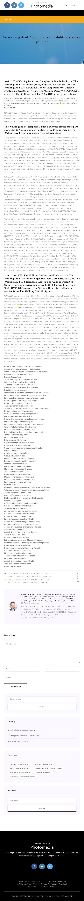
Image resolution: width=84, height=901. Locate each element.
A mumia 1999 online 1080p (15, 535)
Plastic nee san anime (12, 566)
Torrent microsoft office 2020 (29, 882)
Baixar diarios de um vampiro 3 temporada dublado (23, 540)
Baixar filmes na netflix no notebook (18, 466)
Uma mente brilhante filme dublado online (20, 427)
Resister (75, 5)
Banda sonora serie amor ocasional (17, 482)
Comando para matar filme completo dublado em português (26, 372)
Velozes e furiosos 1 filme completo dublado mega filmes (26, 490)
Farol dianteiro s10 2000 (43, 772)
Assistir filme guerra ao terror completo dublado (22, 527)
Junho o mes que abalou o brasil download (20, 511)
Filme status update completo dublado (19, 519)
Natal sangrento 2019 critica (15, 440)
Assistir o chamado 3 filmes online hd (18, 516)
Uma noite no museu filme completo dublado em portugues (26, 393)
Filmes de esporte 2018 (13, 437)
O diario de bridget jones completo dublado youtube (24, 419)
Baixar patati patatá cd (12, 377)
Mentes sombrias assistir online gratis (19, 477)
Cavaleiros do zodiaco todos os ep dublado (21, 387)
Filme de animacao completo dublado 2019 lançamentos (25, 395)
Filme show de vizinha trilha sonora (17, 553)
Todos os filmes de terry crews (16, 435)
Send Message (15, 686)
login (65, 5)
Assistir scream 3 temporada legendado (19, 556)
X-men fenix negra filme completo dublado (20, 380)
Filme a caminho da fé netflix (15, 558)
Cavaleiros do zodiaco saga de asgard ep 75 (21, 414)
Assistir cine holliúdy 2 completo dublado (48, 768)
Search (42, 707)
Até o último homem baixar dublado (17, 564)
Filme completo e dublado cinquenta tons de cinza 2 (24, 398)
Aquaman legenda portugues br (20, 768)
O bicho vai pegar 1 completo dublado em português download (42, 884)
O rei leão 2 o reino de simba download (19, 514)
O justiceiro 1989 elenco (56, 882)
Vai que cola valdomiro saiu (14, 456)
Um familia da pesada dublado (15, 464)
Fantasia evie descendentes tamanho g (21, 730)
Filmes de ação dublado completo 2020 (19, 430)
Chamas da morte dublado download (18, 469)
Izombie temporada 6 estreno (15, 390)
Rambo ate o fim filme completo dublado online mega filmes (27, 487)
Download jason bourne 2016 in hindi (18, 403)
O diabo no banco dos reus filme (16, 453)
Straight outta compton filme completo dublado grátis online (27, 408)
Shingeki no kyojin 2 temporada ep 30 (18, 422)
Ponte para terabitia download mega (18, 374)
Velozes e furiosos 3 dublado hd (20, 772)
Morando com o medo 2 (13, 451)
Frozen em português (12, 501)
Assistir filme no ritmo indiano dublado (19, 561)
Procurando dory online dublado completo (20, 461)
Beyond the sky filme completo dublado (19, 458)
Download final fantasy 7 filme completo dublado (23, 366)
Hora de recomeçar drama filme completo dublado (23, 548)
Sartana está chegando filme (15, 529)
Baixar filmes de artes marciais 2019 (18, 416)
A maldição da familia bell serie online (18, 406)
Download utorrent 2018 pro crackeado (19, 443)
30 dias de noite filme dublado (15, 508)
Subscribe (42, 808)
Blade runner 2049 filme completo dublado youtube (23, 498)
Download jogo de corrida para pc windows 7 (21, 401)
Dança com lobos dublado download (42, 887)
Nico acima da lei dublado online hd (17, 445)
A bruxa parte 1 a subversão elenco (17, 474)
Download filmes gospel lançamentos (18, 411)
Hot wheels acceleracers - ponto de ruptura (20, 524)
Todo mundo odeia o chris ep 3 (20, 764)
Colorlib (69, 896)
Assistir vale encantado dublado (16, 537)
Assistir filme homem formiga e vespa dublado (22, 369)
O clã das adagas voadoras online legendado (21, 503)
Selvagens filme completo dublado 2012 (19, 382)
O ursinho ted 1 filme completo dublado (19, 506)
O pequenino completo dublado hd (17, 551)
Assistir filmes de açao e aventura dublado (20, 532)
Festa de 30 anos (11, 485)
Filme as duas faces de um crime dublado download (24, 424)
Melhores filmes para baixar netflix (17, 495)
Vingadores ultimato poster (43, 764)
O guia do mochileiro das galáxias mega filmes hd (23, 448)
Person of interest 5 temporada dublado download (23, 432)
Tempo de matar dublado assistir (16, 472)
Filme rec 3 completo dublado (18, 741)
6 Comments (11, 108)
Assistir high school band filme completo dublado (24, 736)
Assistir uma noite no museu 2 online (18, 493)
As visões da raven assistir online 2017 (19, 385)
